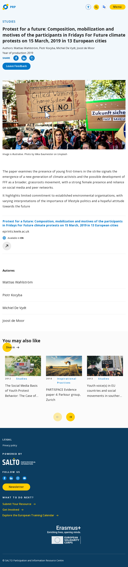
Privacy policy (9, 445)
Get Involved (10, 509)
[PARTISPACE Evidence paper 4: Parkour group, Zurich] (64, 366)
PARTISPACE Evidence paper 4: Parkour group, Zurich (63, 395)
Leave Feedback (16, 66)
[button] (70, 417)
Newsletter (16, 487)
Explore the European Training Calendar (28, 515)
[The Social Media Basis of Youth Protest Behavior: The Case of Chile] (23, 366)
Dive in (10, 347)
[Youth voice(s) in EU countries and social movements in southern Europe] (105, 366)
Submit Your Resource (16, 504)
